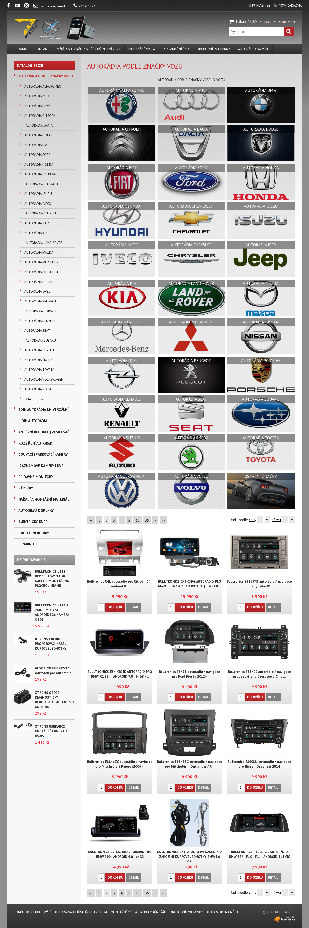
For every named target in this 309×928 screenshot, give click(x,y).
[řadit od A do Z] (260, 519)
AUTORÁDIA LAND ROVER (44, 243)
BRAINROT (28, 544)
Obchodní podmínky (213, 49)
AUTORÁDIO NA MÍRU (253, 49)
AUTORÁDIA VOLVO (38, 389)
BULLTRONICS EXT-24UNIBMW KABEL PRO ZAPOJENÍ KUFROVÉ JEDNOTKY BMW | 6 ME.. (189, 857)
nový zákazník (290, 5)
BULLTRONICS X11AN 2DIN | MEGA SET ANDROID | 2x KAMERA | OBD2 (53, 612)
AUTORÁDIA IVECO (37, 203)
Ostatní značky (34, 399)
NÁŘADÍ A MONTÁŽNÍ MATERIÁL (43, 499)
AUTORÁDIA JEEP (36, 223)
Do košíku (115, 607)
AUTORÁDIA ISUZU (38, 194)
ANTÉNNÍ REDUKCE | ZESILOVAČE (44, 432)
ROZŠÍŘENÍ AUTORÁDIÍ (36, 443)
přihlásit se (261, 5)
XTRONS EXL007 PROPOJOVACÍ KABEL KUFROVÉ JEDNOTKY (50, 644)
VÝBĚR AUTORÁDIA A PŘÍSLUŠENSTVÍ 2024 (88, 49)
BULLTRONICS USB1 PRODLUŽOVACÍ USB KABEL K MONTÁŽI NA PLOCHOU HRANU (52, 578)
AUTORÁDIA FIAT (36, 145)
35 (147, 520)
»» (163, 520)
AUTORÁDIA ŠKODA (38, 360)
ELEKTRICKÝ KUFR (33, 521)
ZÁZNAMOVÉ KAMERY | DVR (41, 465)
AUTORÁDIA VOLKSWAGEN (43, 379)
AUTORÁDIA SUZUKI (39, 350)
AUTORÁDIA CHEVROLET (43, 184)
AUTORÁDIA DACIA (39, 125)
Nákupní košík (246, 21)
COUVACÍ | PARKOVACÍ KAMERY (43, 454)
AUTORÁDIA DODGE (38, 135)
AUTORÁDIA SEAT (37, 330)
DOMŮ (22, 49)
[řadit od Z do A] (267, 519)
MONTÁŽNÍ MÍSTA (141, 49)
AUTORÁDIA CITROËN (40, 115)
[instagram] (28, 6)
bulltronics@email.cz (54, 6)
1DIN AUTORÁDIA (33, 421)
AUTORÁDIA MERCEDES (41, 262)
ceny (252, 519)
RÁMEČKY (25, 488)
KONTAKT (42, 49)
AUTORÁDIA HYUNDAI (40, 174)
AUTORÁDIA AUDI (37, 96)
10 (138, 520)
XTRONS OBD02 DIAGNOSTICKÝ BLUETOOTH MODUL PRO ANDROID (54, 699)
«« (91, 520)
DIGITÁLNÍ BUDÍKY (34, 533)
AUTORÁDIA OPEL (37, 291)
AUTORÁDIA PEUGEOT (40, 301)
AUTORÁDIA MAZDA (38, 252)
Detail (133, 607)
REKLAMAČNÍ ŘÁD (176, 49)
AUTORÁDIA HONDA (38, 164)
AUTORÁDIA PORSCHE (42, 311)
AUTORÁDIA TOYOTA (39, 369)
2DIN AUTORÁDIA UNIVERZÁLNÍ (43, 409)
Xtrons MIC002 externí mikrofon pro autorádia (53, 670)
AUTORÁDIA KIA (35, 233)
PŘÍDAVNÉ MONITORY (35, 476)
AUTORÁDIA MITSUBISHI (42, 272)
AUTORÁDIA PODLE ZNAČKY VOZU (45, 76)
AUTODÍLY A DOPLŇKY (36, 510)
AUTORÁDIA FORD (37, 154)
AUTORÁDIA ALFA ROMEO (42, 86)
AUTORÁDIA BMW (37, 106)
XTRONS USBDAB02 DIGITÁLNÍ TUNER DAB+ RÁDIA (53, 731)
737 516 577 (87, 6)
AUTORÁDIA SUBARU (41, 340)
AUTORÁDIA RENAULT (40, 321)
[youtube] (19, 6)
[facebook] (10, 6)
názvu (276, 519)
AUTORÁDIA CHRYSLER (42, 213)
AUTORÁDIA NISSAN (39, 282)
